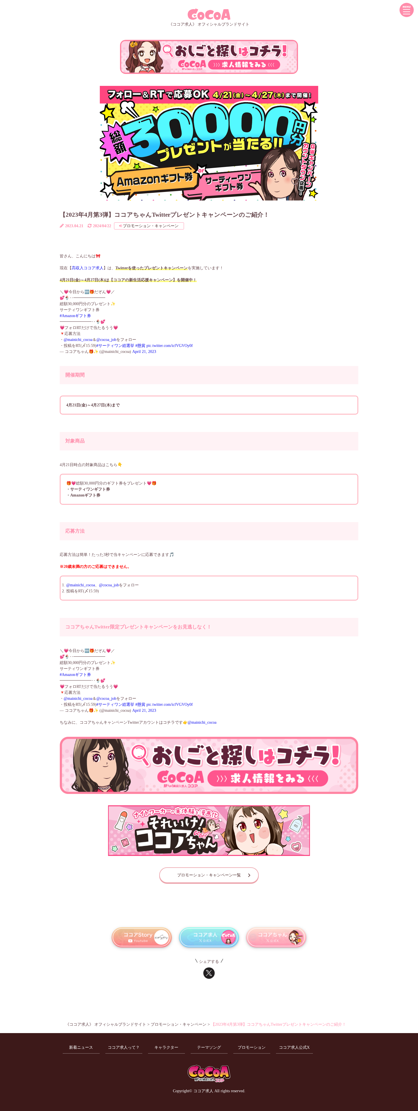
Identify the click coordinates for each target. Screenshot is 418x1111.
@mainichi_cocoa (78, 340)
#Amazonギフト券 (75, 316)
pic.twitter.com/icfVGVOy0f (169, 346)
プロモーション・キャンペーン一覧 (209, 875)
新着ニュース (81, 1047)
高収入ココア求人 (88, 268)
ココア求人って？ (124, 1047)
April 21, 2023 (144, 351)
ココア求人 (203, 1091)
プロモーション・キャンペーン (151, 226)
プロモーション (252, 1047)
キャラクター (166, 1047)
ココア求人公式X (294, 1047)
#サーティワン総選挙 (115, 346)
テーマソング (209, 1047)
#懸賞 (140, 346)
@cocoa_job (106, 340)
